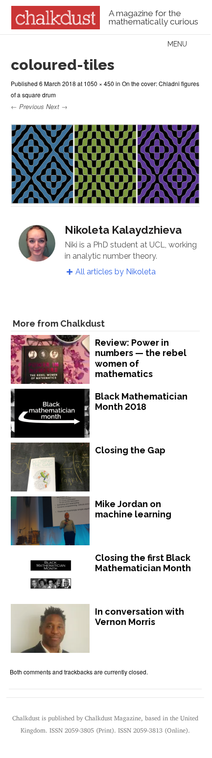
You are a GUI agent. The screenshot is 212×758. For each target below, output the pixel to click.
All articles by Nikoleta (115, 271)
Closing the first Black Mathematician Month (143, 563)
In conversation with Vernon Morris (139, 616)
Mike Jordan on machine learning (133, 509)
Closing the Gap (130, 450)
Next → (57, 106)
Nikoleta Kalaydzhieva (123, 229)
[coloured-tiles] (105, 199)
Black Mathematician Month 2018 (141, 401)
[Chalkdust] (55, 26)
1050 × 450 (99, 83)
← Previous (27, 106)
